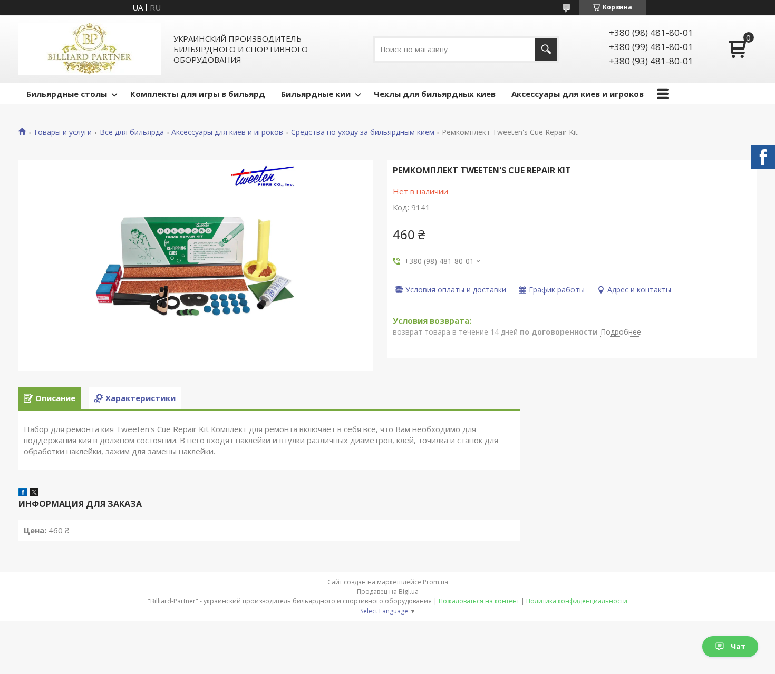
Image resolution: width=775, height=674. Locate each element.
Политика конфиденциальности (576, 601)
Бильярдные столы (66, 94)
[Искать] (546, 49)
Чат (738, 646)
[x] (34, 493)
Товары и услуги (62, 132)
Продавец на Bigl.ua (388, 591)
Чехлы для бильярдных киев (435, 94)
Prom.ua (435, 582)
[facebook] (22, 493)
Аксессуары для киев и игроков (577, 94)
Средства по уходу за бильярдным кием (362, 132)
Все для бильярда (132, 132)
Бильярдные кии (316, 94)
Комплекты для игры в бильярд (197, 94)
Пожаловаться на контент (479, 601)
